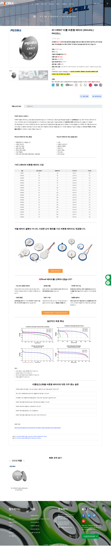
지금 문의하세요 (89, 536)
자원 (57, 4)
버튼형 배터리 (54, 16)
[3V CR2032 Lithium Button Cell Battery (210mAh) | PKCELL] (19, 475)
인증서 (11, 525)
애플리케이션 (13, 522)
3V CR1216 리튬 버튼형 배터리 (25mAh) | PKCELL (28, 438)
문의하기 (71, 4)
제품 (36, 4)
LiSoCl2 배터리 (34, 529)
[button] (47, 75)
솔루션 (51, 4)
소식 (10, 529)
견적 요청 (85, 96)
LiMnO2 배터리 (34, 525)
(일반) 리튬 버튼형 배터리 (69, 16)
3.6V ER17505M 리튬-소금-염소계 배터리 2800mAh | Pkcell (31, 436)
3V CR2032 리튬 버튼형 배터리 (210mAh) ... (19, 489)
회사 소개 (43, 4)
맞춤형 (64, 4)
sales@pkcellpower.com (65, 527)
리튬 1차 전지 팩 (35, 532)
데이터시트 (98, 96)
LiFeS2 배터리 (34, 522)
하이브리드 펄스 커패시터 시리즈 (40, 519)
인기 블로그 (12, 536)
